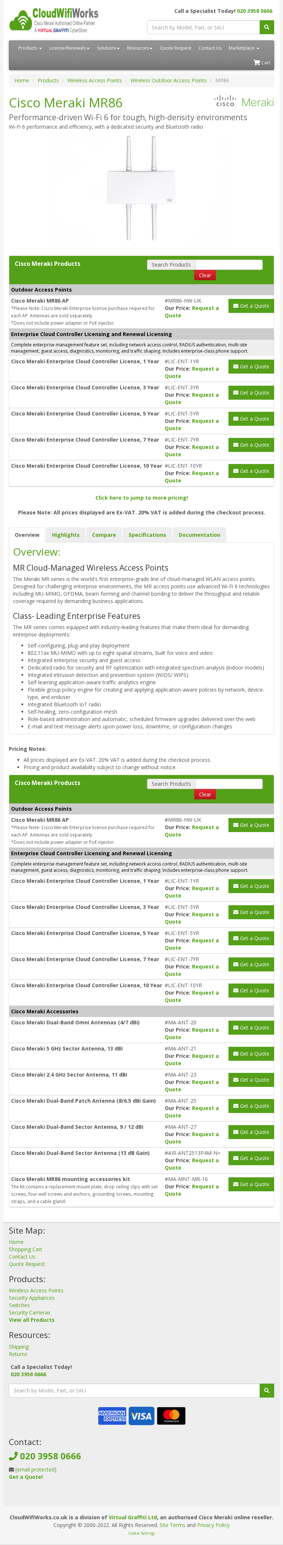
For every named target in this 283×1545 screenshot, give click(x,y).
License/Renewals (67, 48)
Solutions (106, 48)
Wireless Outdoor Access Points (168, 80)
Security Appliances (32, 1297)
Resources (138, 48)
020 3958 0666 (254, 10)
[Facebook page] (14, 1494)
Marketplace (242, 48)
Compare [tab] (104, 534)
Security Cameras (29, 1312)
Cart (265, 63)
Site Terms (172, 1524)
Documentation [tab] (199, 534)
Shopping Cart (25, 1249)
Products (28, 48)
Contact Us (210, 48)
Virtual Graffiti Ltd (133, 1517)
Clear (205, 275)
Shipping (19, 1346)
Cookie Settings (141, 1533)
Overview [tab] (27, 534)
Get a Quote (253, 305)
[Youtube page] (37, 1494)
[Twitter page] (26, 1494)
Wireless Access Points (94, 80)
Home (21, 80)
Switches (19, 1305)
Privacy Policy (213, 1524)
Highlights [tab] (66, 534)
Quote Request (175, 48)
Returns (18, 1353)
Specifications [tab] (147, 534)
